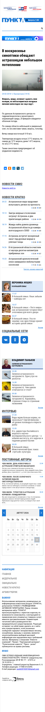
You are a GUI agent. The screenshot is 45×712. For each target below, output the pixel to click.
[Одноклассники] (9, 168)
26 (18, 545)
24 (8, 545)
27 (23, 545)
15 (32, 535)
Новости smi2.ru (9, 188)
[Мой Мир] (13, 168)
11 (13, 535)
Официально (9, 583)
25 (13, 545)
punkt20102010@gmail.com (28, 669)
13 (23, 535)
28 (27, 545)
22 (32, 540)
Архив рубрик (9, 592)
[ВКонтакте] (5, 168)
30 (37, 545)
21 (27, 540)
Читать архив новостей (33, 269)
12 (18, 535)
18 (13, 540)
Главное (6, 574)
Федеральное (9, 578)
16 (37, 535)
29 (32, 545)
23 (37, 540)
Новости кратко (11, 587)
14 (27, 535)
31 (8, 549)
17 (8, 540)
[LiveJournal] (18, 168)
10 (8, 535)
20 (23, 540)
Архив (40, 327)
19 (18, 540)
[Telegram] (22, 168)
